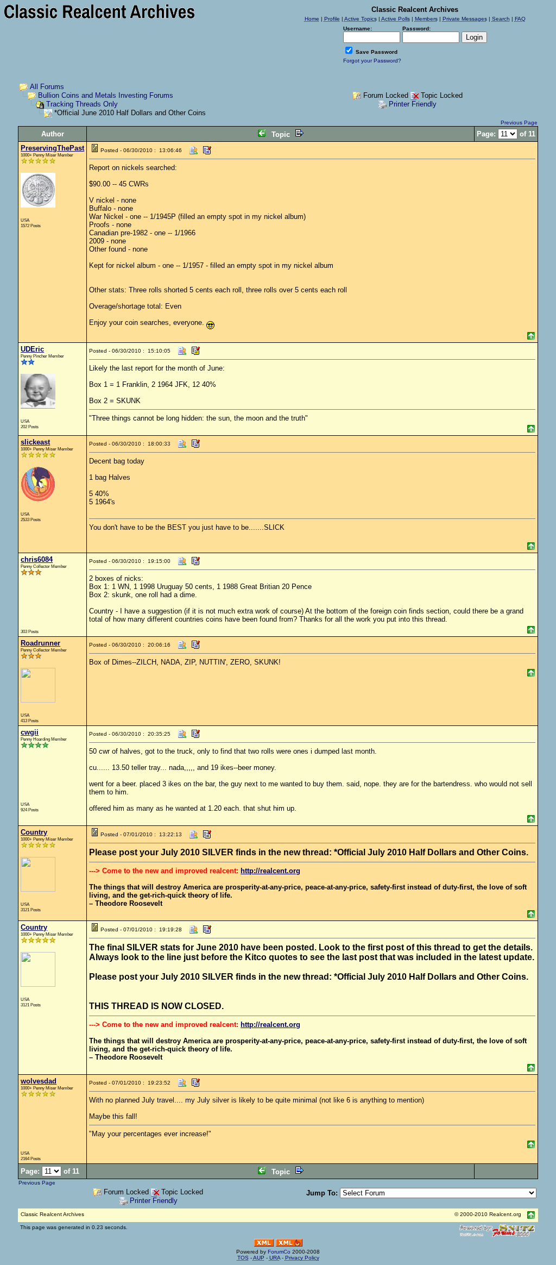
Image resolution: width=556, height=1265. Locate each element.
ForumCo (279, 1252)
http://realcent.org (270, 871)
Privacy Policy (302, 1258)
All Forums (47, 87)
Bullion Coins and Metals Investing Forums (105, 95)
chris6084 (37, 559)
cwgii (30, 732)
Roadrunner (40, 643)
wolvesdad (38, 1081)
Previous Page (519, 123)
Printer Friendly (413, 104)
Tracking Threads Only (82, 104)
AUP (258, 1258)
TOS (243, 1258)
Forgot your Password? (372, 61)
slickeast (35, 442)
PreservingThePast (52, 148)
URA (274, 1258)
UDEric (32, 349)
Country (34, 832)
